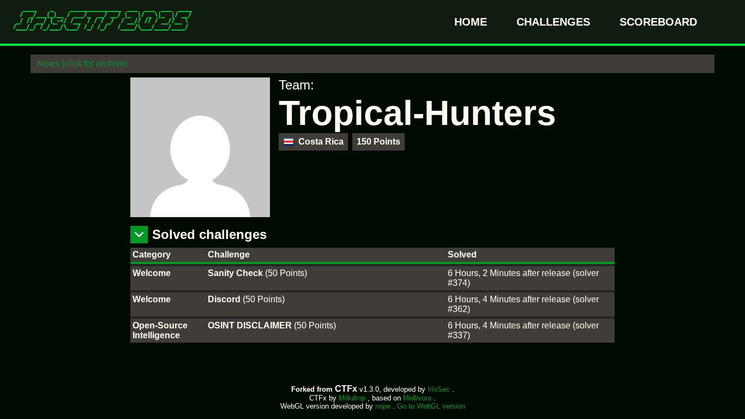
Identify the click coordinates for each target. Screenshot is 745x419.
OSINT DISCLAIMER (251, 325)
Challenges (554, 22)
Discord (225, 299)
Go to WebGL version (431, 406)
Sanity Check (236, 273)
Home (472, 22)
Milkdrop (353, 398)
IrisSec (440, 389)
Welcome (152, 273)
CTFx (347, 388)
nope (384, 406)
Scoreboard (658, 22)
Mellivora (418, 398)
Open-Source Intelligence (160, 330)
